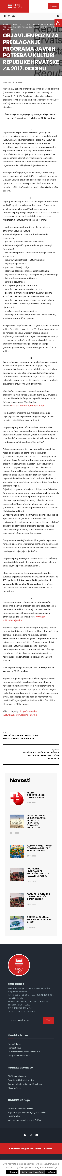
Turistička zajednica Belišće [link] (20, 1108)
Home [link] (5, 24)
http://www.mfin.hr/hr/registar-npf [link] (28, 405)
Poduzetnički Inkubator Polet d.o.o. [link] (24, 1051)
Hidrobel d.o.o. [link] (14, 1047)
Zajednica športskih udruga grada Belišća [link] (27, 1112)
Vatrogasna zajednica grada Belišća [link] (24, 1120)
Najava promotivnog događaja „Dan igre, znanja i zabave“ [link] (39, 848)
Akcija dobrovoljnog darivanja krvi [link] (36, 795)
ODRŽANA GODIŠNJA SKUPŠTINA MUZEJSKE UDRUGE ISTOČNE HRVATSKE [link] (41, 754)
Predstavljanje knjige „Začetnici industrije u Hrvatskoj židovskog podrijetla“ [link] (36, 821)
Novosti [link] (17, 24)
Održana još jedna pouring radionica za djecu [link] (39, 919)
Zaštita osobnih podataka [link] (32, 1172)
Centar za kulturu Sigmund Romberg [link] (25, 1084)
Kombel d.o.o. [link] (14, 1044)
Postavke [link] (51, 1172)
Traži (48, 1020)
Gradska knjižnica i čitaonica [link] (21, 1080)
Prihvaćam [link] (12, 1172)
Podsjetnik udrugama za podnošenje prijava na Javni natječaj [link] (38, 872)
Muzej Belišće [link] (14, 1087)
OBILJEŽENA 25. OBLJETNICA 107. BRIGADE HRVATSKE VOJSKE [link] (20, 736)
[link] (58, 23)
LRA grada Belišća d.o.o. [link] (19, 1055)
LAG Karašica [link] (14, 1116)
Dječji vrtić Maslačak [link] (17, 1076)
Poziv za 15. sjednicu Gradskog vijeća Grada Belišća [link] (38, 896)
